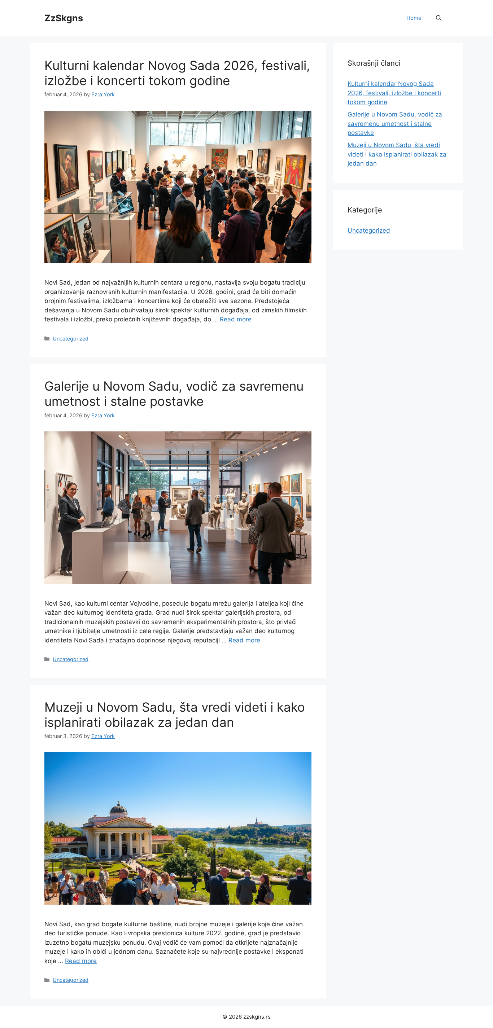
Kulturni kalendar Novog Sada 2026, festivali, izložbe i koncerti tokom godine (177, 73)
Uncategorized (70, 338)
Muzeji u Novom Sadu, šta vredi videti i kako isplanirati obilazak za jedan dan (174, 714)
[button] (439, 18)
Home (414, 17)
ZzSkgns (63, 18)
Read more (236, 319)
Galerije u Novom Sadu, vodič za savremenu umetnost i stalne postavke (174, 393)
